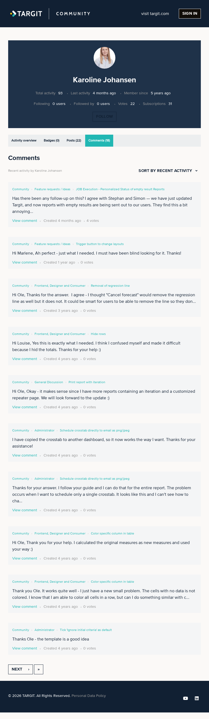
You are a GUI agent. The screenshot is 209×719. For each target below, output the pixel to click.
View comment (24, 221)
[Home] (50, 13)
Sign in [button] (189, 13)
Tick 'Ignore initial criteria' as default (86, 630)
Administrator (44, 430)
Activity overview (23, 140)
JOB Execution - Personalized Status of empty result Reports (120, 189)
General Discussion (49, 382)
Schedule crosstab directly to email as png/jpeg (95, 430)
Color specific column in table (112, 533)
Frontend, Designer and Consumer (60, 286)
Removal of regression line (110, 286)
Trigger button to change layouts (100, 244)
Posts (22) (74, 140)
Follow (104, 116)
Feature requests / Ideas (52, 189)
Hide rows (98, 334)
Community (20, 189)
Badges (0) (51, 140)
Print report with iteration (87, 382)
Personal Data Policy (89, 696)
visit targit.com (155, 13)
